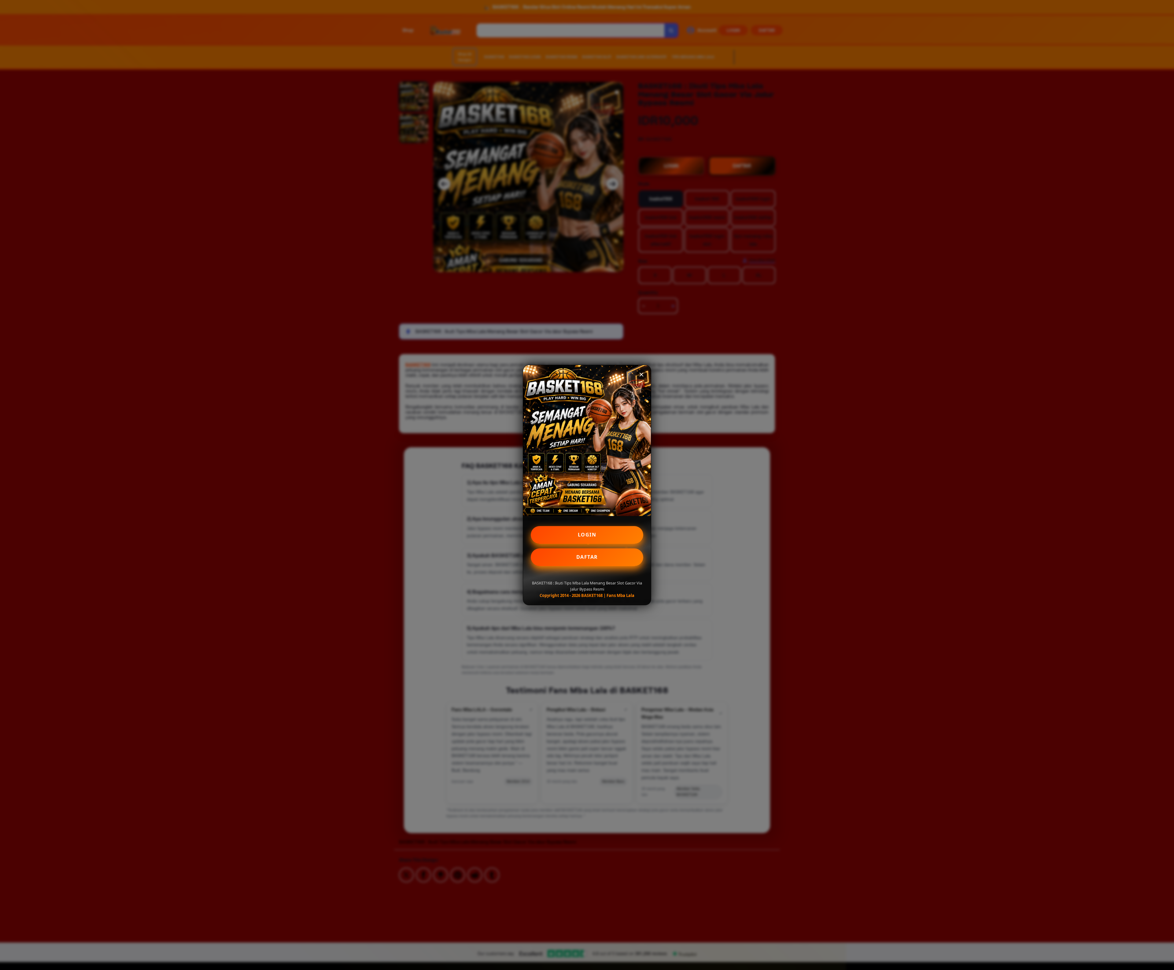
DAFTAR (587, 557)
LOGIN (587, 534)
